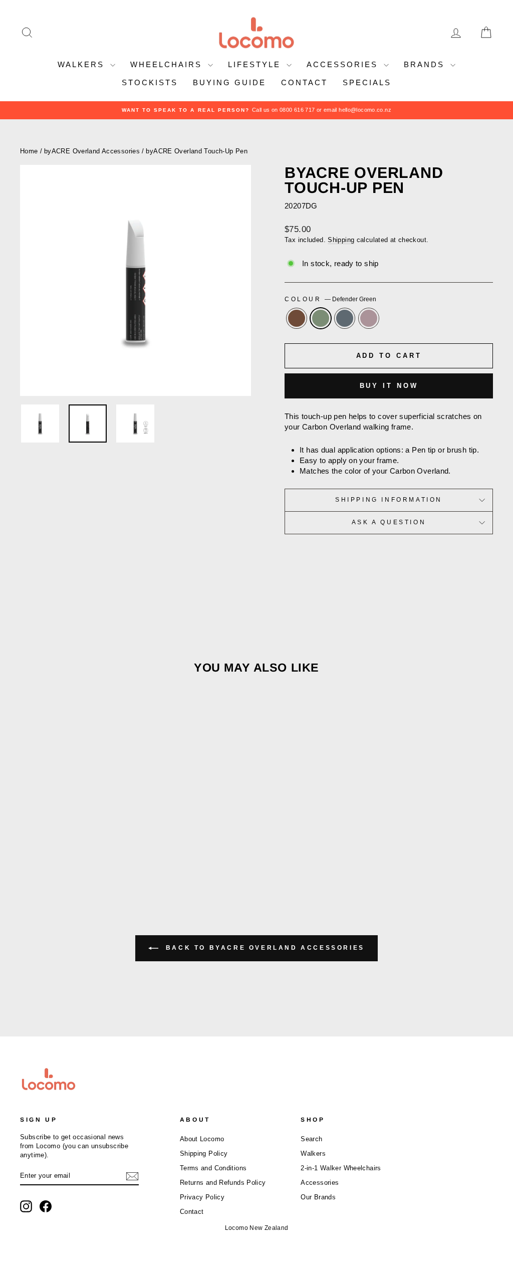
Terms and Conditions (213, 1168)
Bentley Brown (297, 318)
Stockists (150, 82)
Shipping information (388, 499)
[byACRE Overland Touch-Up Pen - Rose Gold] (95, 851)
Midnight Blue (345, 318)
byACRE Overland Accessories (92, 151)
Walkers (83, 64)
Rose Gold (369, 318)
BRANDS (426, 64)
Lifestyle (256, 64)
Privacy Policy (202, 1197)
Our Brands (318, 1197)
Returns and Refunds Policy (223, 1182)
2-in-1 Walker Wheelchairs (341, 1168)
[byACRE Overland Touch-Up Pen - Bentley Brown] (55, 851)
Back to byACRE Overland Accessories (263, 947)
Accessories (344, 64)
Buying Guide (229, 82)
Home (29, 151)
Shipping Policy (204, 1153)
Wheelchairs (167, 64)
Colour (330, 299)
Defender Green (321, 318)
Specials (367, 82)
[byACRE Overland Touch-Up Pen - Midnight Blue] (82, 851)
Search (311, 1139)
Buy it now (389, 385)
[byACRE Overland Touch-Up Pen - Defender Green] (68, 851)
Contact (304, 82)
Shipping (341, 240)
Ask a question (389, 522)
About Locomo (202, 1139)
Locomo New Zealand (257, 1227)
